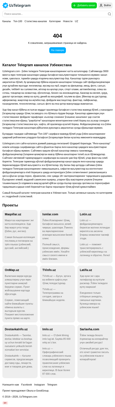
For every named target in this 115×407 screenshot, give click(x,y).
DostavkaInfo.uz (16, 329)
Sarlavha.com (89, 329)
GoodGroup (42, 390)
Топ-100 (17, 21)
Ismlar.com (50, 214)
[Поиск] (109, 14)
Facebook (26, 384)
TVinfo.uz (49, 270)
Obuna (30, 390)
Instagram (39, 384)
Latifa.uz (86, 270)
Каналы (6, 21)
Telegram (52, 384)
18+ (5, 403)
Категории (55, 21)
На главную (57, 50)
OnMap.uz (12, 270)
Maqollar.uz (13, 214)
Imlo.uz (47, 329)
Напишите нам (10, 384)
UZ (76, 21)
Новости (67, 21)
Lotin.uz (85, 214)
